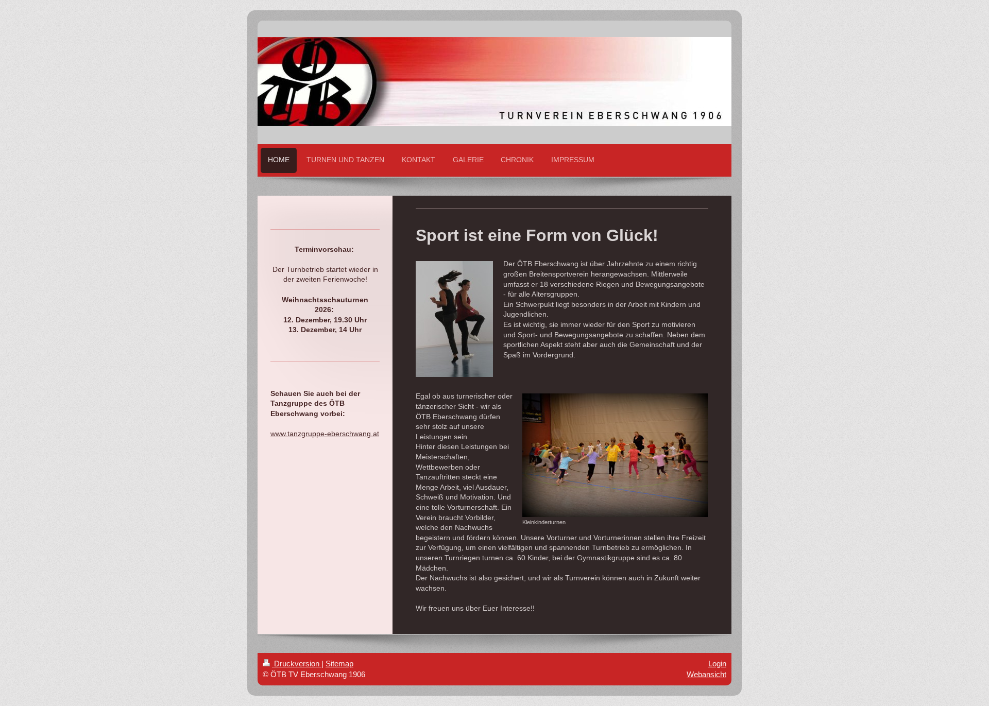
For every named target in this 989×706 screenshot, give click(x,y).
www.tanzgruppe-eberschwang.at (324, 433)
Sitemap (339, 663)
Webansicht (706, 674)
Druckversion (296, 663)
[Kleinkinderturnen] (615, 455)
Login (717, 663)
